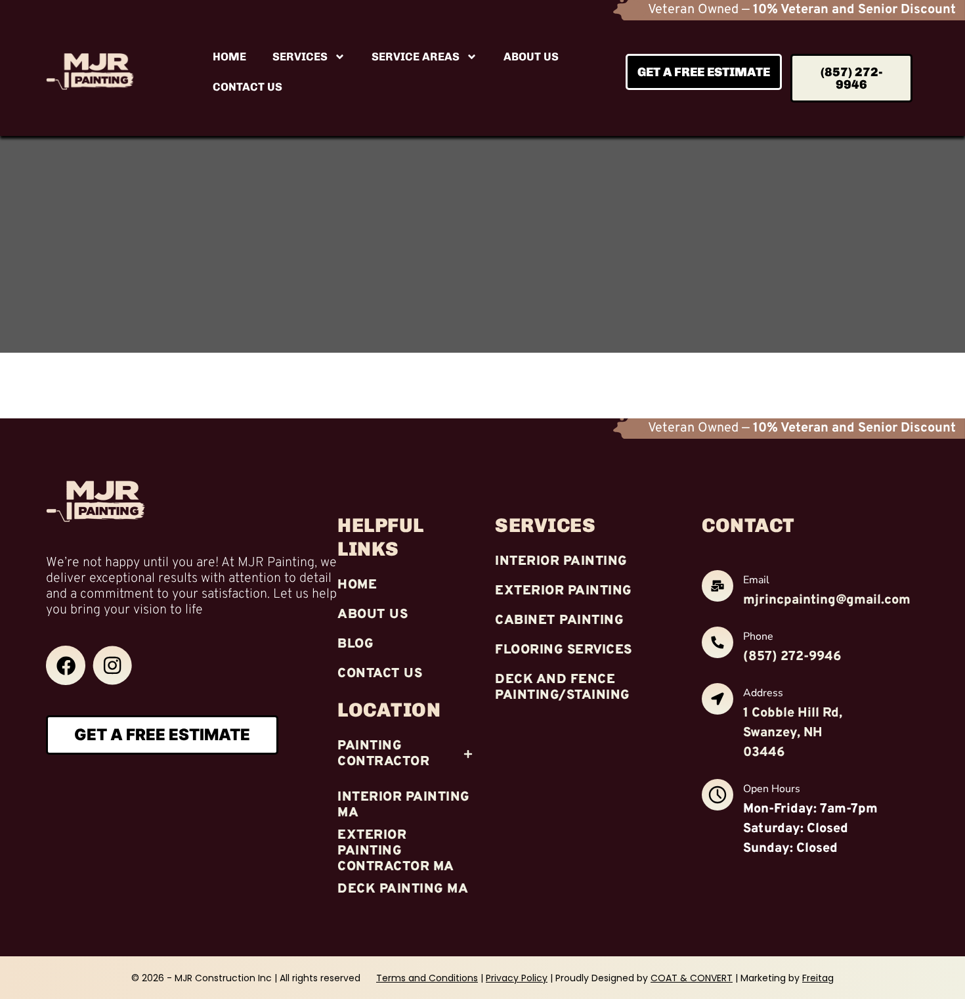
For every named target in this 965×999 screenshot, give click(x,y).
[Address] (717, 701)
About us (531, 56)
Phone (758, 636)
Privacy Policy (516, 978)
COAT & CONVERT (692, 978)
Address (763, 693)
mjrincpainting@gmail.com (827, 600)
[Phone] (717, 645)
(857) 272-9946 (792, 656)
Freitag (818, 978)
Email (756, 580)
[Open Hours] (717, 797)
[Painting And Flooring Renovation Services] (65, 665)
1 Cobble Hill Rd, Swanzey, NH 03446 (792, 733)
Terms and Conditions (427, 978)
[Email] (717, 588)
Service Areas (416, 56)
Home (229, 56)
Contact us (247, 86)
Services (300, 56)
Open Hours (771, 789)
